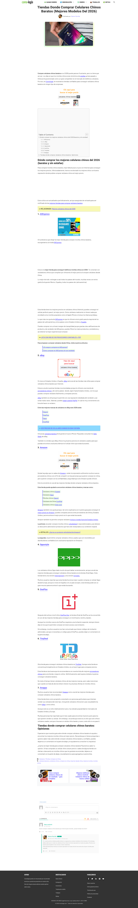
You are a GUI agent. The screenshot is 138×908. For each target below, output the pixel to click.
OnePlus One (64, 615)
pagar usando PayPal (70, 400)
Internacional (59, 576)
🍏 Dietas (106, 2)
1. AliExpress (46, 139)
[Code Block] (61, 812)
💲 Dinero (81, 2)
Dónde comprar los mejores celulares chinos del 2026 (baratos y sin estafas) (64, 137)
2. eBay (45, 141)
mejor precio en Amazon (46, 512)
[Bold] (46, 812)
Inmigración (59, 882)
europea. (77, 576)
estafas (82, 76)
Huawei (57, 491)
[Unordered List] (57, 812)
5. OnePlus (46, 148)
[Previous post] (40, 775)
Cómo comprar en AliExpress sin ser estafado (59, 350)
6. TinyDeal (46, 150)
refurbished (73, 524)
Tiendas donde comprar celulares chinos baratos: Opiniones (59, 155)
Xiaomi (45, 412)
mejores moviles (88, 761)
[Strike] (53, 812)
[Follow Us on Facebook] (88, 878)
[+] (68, 812)
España (83, 322)
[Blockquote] (59, 812)
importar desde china (76, 761)
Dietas (57, 896)
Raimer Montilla (75, 16)
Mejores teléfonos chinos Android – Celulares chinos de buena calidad (82, 776)
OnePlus (46, 415)
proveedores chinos (45, 391)
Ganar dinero (59, 878)
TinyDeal (44, 638)
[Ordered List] (55, 812)
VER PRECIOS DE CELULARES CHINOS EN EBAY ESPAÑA (60, 428)
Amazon (43, 447)
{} (65, 812)
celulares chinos (54, 761)
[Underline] (50, 812)
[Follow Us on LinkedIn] (95, 878)
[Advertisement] (69, 60)
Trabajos (58, 892)
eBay (42, 355)
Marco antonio (58, 838)
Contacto (89, 897)
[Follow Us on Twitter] (92, 878)
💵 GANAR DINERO (50, 2)
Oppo (45, 418)
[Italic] (48, 812)
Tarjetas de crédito (60, 889)
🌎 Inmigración (66, 2)
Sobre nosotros (91, 883)
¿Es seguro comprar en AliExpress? (55, 347)
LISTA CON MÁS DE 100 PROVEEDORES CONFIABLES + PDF (61, 337)
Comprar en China (56, 759)
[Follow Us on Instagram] (99, 878)
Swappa (43, 687)
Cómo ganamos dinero (93, 886)
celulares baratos (51, 434)
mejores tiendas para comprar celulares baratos (65, 203)
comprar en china (65, 761)
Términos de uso (91, 890)
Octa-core (58, 505)
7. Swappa (46, 152)
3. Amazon (46, 144)
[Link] (64, 812)
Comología (49, 81)
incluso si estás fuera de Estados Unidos (84, 520)
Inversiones (59, 885)
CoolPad (46, 422)
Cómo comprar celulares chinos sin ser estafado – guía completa (56, 776)
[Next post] (97, 775)
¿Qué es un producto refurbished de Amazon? (64, 532)
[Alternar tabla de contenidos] (86, 134)
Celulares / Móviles (44, 759)
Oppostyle (44, 544)
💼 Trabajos (95, 2)
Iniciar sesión (42, 802)
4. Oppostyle (46, 146)
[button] (114, 2)
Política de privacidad (92, 893)
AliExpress (45, 214)
